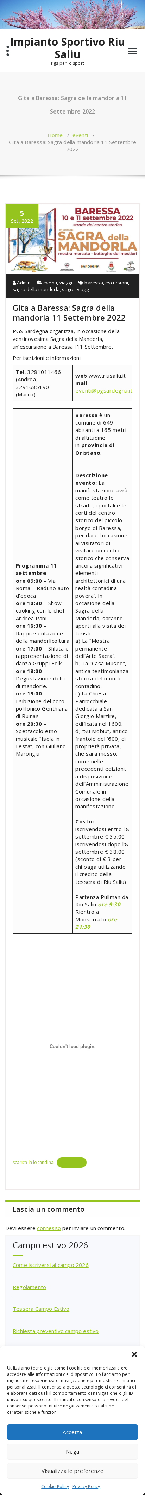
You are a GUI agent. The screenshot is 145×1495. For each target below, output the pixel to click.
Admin (23, 282)
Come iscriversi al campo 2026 (51, 1264)
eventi (80, 134)
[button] (134, 1354)
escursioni (116, 282)
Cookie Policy (55, 1486)
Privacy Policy (86, 1486)
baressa (93, 282)
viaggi (65, 282)
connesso (49, 1227)
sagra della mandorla (36, 289)
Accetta (72, 1432)
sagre (68, 289)
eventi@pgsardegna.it (103, 390)
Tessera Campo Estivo (41, 1308)
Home (55, 134)
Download (71, 1162)
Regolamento (29, 1286)
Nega (73, 1451)
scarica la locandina (33, 1162)
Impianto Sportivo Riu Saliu (67, 48)
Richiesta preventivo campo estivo (56, 1330)
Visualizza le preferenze (72, 1470)
